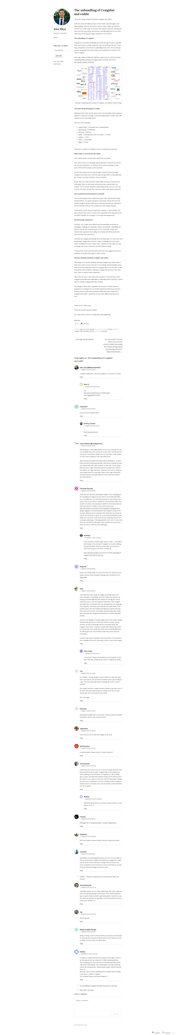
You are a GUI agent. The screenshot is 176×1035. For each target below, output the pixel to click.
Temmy (82, 817)
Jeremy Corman (89, 423)
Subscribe (59, 56)
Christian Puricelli (86, 489)
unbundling (86, 331)
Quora (80, 139)
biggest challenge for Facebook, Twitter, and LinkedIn (94, 227)
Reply (81, 377)
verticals (92, 331)
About (55, 37)
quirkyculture (85, 746)
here (89, 305)
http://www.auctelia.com (91, 432)
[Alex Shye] (62, 25)
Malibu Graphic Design (88, 930)
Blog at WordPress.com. (80, 1025)
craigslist (76, 331)
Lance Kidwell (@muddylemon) (91, 444)
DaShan (86, 797)
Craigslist (101, 19)
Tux (81, 671)
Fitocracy (81, 132)
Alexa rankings (78, 26)
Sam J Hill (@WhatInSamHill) (90, 367)
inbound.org (82, 130)
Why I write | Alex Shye (87, 990)
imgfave (80, 137)
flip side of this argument (102, 314)
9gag (80, 142)
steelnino (83, 852)
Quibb (80, 135)
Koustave (83, 709)
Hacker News (82, 127)
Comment (116, 1014)
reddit (109, 19)
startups (110, 329)
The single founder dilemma (84, 339)
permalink (104, 331)
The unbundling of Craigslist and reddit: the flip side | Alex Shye (98, 986)
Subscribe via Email (61, 46)
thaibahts (83, 834)
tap (81, 912)
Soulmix (94, 310)
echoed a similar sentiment (85, 62)
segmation (84, 729)
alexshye (92, 329)
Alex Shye (60, 29)
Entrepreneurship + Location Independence (103, 823)
